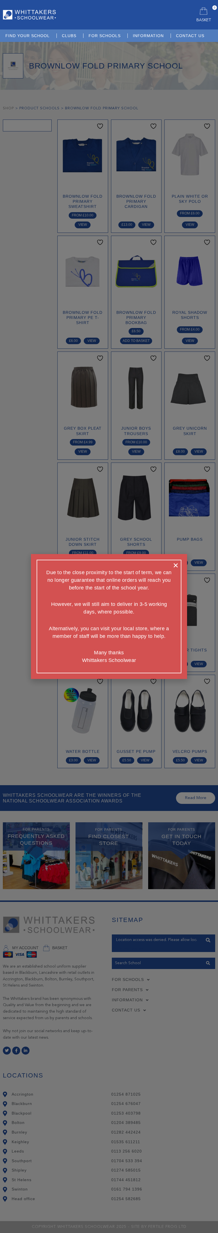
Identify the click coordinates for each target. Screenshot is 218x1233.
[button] (176, 565)
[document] (109, 616)
